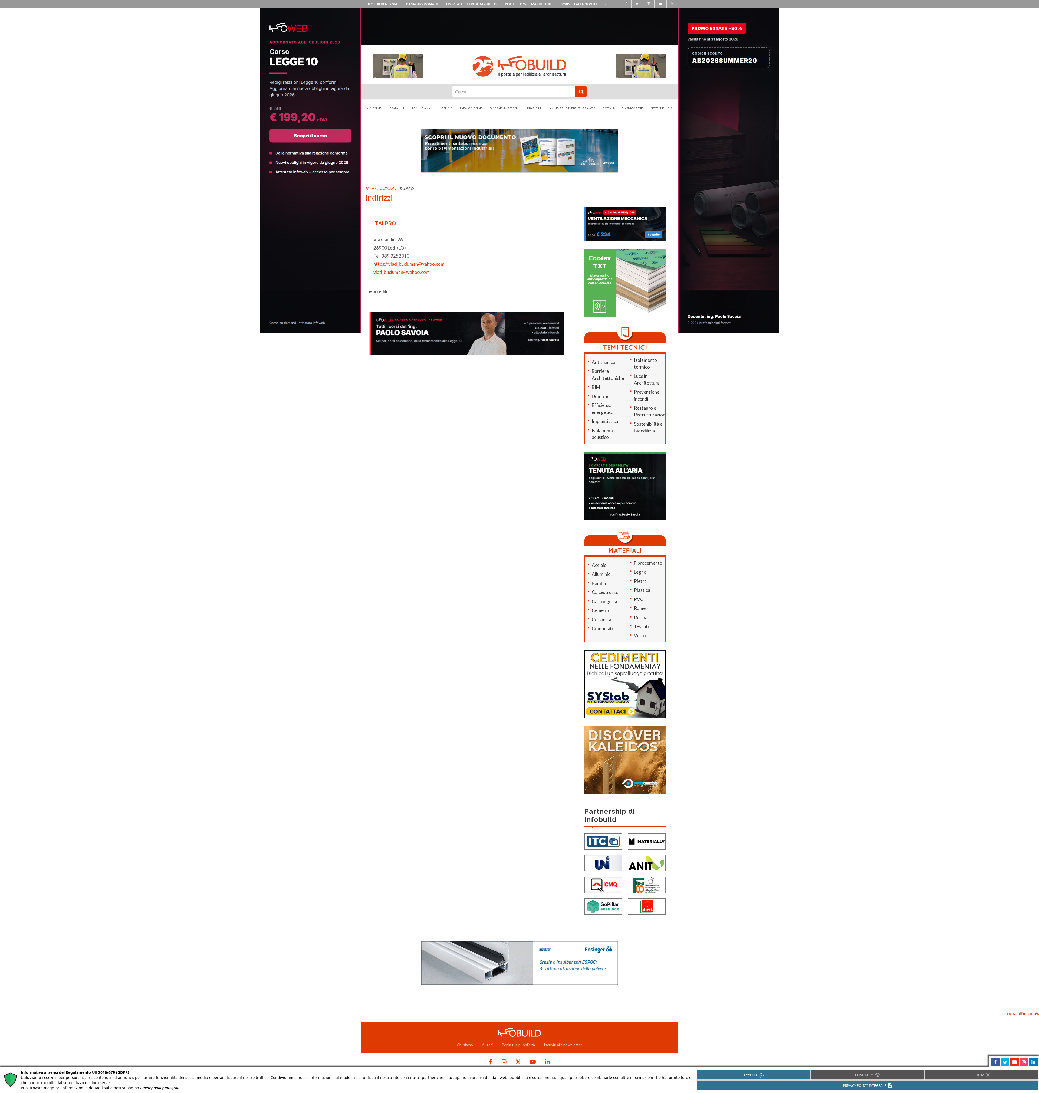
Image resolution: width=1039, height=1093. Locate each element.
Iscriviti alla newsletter (583, 4)
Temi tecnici (422, 108)
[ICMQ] (603, 884)
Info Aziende (471, 108)
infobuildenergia (381, 4)
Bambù (599, 583)
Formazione (632, 108)
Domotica (602, 396)
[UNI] (603, 863)
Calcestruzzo (605, 592)
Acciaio (599, 565)
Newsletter (661, 108)
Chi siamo (465, 1044)
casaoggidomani (422, 4)
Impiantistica (605, 421)
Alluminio (601, 574)
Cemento (601, 610)
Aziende (374, 108)
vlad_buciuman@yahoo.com (401, 272)
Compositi (602, 628)
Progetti (534, 108)
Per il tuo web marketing (528, 4)
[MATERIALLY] (647, 841)
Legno (640, 572)
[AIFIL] (647, 906)
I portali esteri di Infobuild (471, 4)
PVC (638, 599)
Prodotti (396, 108)
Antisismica (603, 362)
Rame (640, 608)
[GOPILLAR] (603, 906)
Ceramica (601, 619)
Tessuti (641, 626)
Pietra (640, 581)
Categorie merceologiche (572, 108)
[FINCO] (647, 884)
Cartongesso (605, 601)
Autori (487, 1044)
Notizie (446, 108)
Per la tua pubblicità (518, 1044)
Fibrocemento (648, 563)
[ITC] (603, 841)
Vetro (640, 635)
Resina (640, 617)
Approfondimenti (505, 108)
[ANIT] (647, 863)
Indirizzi (386, 188)
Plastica (642, 590)
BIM (596, 387)
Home (370, 188)
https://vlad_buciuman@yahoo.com (409, 264)
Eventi (608, 108)
